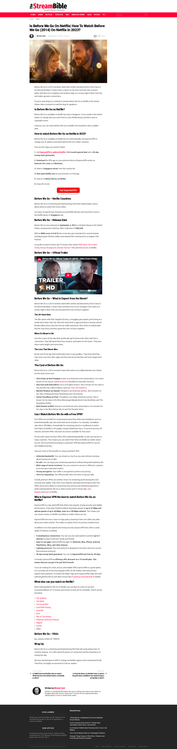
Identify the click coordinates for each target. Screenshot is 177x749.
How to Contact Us (119, 746)
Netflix (48, 15)
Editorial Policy (106, 746)
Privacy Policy (143, 746)
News (40, 15)
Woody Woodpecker (48, 248)
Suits (47, 492)
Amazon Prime (78, 15)
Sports (97, 15)
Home (33, 15)
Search (145, 15)
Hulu (89, 15)
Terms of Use (132, 746)
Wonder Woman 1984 (66, 248)
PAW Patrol (82, 245)
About (97, 746)
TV (103, 15)
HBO (67, 15)
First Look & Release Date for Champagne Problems (87, 733)
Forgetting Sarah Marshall (82, 577)
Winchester (83, 248)
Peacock (59, 15)
